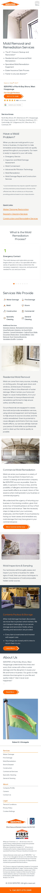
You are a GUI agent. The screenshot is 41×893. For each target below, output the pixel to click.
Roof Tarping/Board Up (18, 337)
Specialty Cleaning (9, 775)
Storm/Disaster (8, 765)
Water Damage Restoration (16, 209)
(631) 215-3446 (12, 96)
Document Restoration (11, 334)
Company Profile (9, 788)
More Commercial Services (15, 527)
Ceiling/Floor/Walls (30, 332)
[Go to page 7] (27, 284)
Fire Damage (7, 758)
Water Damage (8, 754)
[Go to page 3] (18, 284)
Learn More (10, 648)
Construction (7, 768)
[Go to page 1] (14, 284)
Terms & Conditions (9, 804)
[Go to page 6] (25, 284)
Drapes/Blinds (25, 334)
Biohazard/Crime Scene (24, 328)
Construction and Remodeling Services (20, 218)
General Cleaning (9, 778)
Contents (19, 339)
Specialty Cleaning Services (15, 214)
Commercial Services (10, 771)
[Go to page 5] (23, 284)
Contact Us (7, 795)
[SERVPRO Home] (10, 3)
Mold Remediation (9, 761)
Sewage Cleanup (9, 328)
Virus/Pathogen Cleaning (12, 330)
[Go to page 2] (16, 284)
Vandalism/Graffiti (9, 339)
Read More (10, 692)
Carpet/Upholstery (16, 332)
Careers (6, 791)
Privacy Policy (7, 808)
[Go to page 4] (20, 284)
